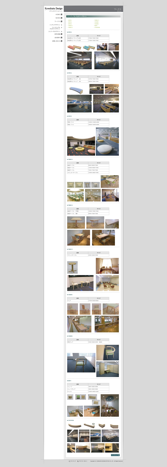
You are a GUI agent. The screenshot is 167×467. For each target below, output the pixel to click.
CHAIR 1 (97, 22)
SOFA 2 (70, 22)
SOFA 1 (70, 20)
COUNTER (97, 27)
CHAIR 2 (97, 24)
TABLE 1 (70, 25)
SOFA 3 (70, 24)
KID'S (96, 25)
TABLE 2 (70, 27)
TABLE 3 (97, 20)
